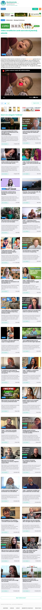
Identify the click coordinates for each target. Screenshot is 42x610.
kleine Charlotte (29, 59)
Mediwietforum (11, 4)
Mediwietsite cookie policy (27, 608)
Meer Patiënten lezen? (21, 598)
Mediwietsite (11, 2)
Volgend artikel (36, 103)
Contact (18, 608)
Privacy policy (38, 608)
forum (35, 9)
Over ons (12, 608)
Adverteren (5, 608)
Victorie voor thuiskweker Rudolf (14, 20)
